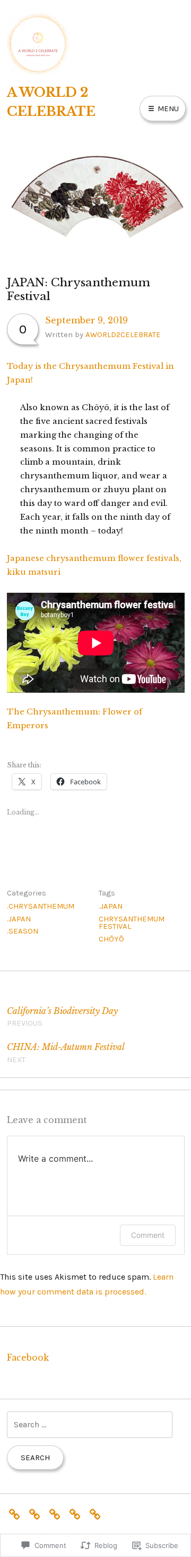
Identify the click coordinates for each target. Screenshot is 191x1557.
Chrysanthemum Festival (131, 922)
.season (22, 931)
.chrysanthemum (40, 906)
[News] (98, 1513)
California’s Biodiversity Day (62, 1017)
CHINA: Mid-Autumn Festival (66, 1053)
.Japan (19, 919)
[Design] (77, 1513)
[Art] (17, 1513)
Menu (167, 108)
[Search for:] (89, 1424)
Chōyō (111, 939)
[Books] (37, 1513)
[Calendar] (57, 1513)
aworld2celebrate (123, 334)
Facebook (28, 1358)
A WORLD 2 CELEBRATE (51, 102)
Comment (147, 1234)
